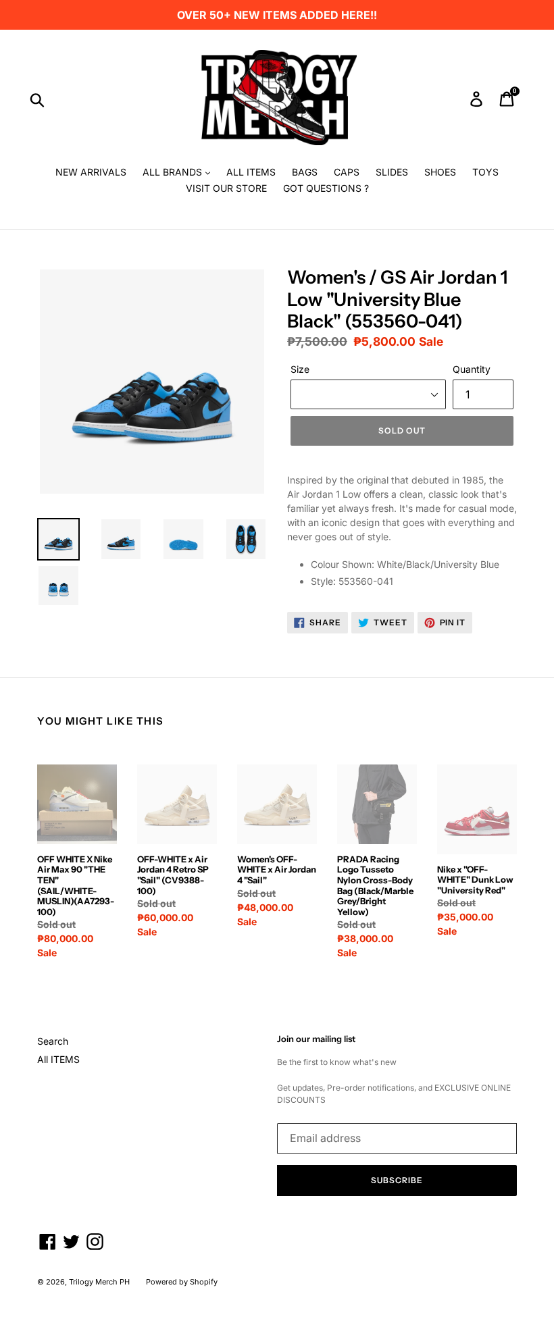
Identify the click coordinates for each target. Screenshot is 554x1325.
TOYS (485, 172)
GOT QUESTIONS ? (326, 188)
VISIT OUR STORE (226, 188)
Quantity (471, 369)
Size (300, 369)
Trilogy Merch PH (99, 1282)
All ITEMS (58, 1059)
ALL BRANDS (174, 172)
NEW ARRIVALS (90, 172)
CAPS (346, 172)
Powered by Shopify (182, 1282)
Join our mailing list (316, 1039)
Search (52, 1041)
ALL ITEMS (251, 172)
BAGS (305, 172)
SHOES (440, 172)
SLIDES (392, 172)
